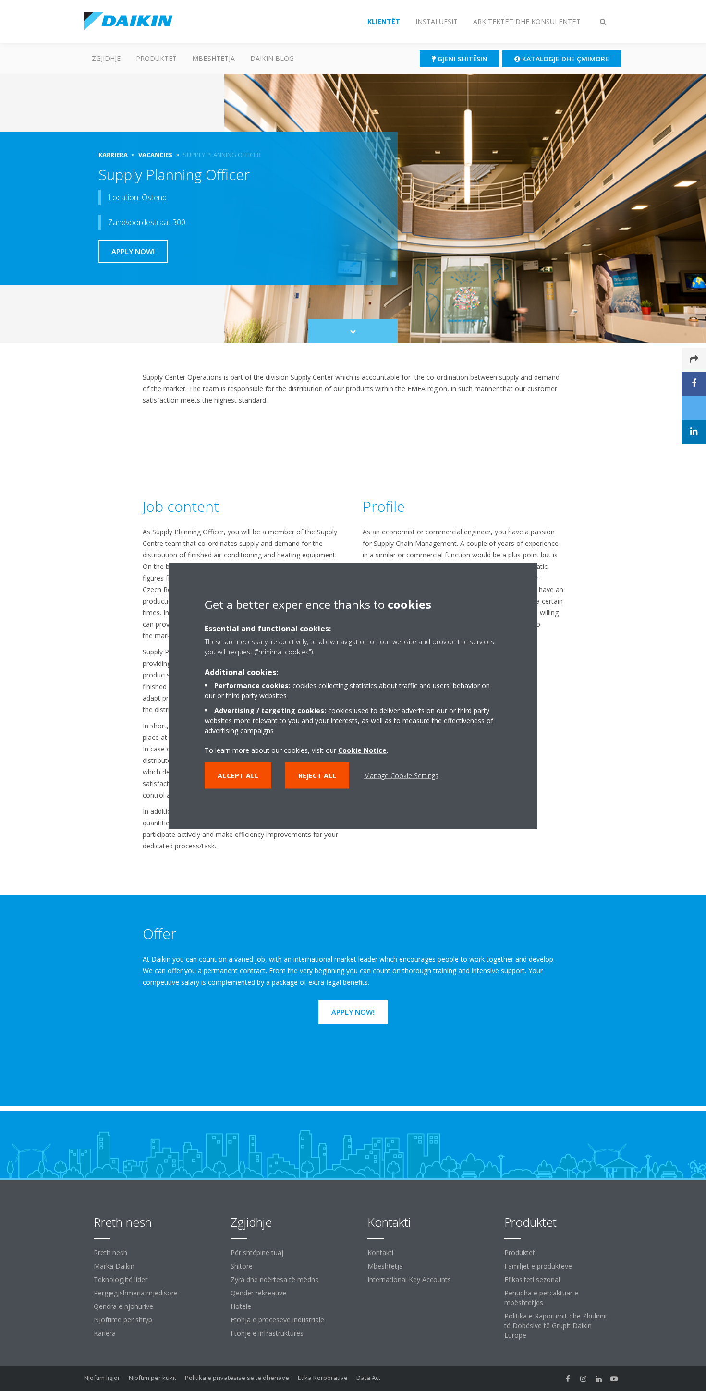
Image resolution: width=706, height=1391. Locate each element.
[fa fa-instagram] (583, 1378)
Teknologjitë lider (120, 1279)
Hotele (241, 1306)
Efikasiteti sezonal (532, 1279)
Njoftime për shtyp (123, 1319)
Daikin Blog (272, 58)
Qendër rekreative (258, 1292)
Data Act (368, 1377)
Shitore (242, 1265)
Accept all (238, 775)
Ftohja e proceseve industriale (277, 1319)
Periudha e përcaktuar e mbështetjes (541, 1297)
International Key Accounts (409, 1279)
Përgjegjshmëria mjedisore (136, 1292)
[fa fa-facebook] (568, 1378)
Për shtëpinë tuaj (257, 1252)
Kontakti (380, 1252)
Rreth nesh (110, 1252)
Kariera (105, 1333)
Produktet (156, 58)
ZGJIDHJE (106, 58)
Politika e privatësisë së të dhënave (237, 1377)
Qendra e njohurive (123, 1306)
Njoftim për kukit (152, 1377)
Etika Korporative (323, 1377)
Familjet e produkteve (538, 1265)
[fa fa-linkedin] (599, 1378)
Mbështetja (213, 58)
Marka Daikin (114, 1265)
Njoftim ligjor (102, 1377)
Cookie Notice (362, 749)
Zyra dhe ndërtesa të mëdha (275, 1279)
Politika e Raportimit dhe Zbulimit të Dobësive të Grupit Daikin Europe (556, 1325)
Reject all (317, 775)
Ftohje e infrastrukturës (267, 1333)
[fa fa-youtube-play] (614, 1378)
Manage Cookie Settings (401, 775)
